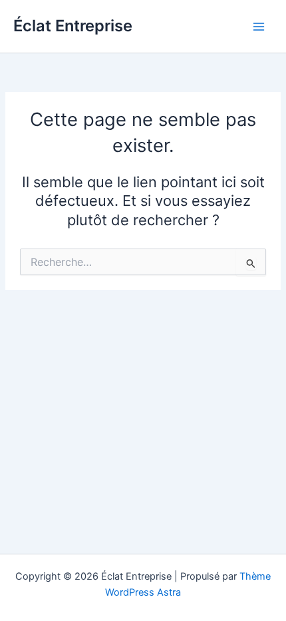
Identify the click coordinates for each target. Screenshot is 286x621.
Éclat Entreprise (72, 25)
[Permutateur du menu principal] (259, 27)
